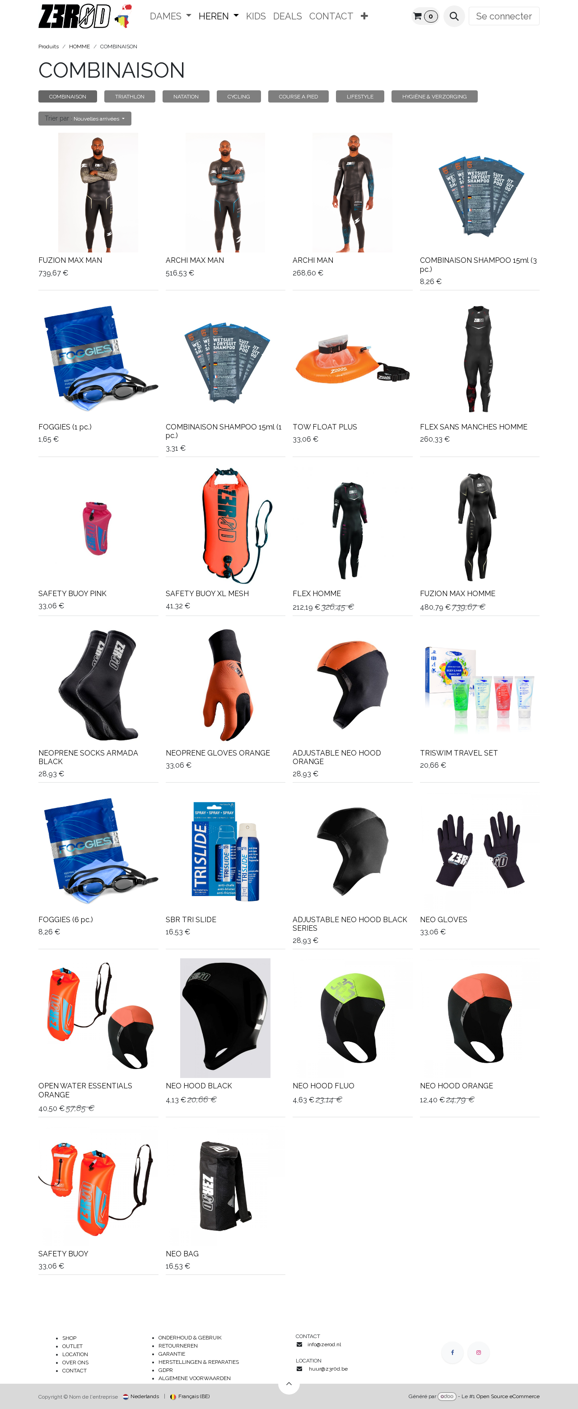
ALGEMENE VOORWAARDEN (194, 1378)
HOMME (79, 46)
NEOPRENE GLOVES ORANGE (218, 753)
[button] (454, 16)
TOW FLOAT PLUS (325, 427)
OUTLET (72, 1346)
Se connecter (504, 16)
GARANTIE (171, 1354)
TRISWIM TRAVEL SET (459, 753)
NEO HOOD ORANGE (456, 1086)
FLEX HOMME (317, 593)
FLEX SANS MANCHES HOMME (473, 427)
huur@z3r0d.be (328, 1369)
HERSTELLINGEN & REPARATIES (199, 1362)
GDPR (165, 1370)
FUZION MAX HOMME (457, 593)
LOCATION (75, 1354)
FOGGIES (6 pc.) (65, 919)
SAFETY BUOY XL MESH (207, 593)
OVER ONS (75, 1362)
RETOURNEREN (178, 1346)
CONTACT (74, 1370)
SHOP (69, 1338)
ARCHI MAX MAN (195, 260)
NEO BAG (182, 1254)
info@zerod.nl (325, 1344)
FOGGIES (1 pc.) (65, 427)
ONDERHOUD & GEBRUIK (192, 1337)
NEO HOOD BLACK (199, 1086)
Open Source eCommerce (508, 1396)
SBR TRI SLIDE (191, 919)
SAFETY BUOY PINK (72, 593)
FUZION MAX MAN (70, 260)
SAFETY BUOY (63, 1254)
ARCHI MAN (313, 260)
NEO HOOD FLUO (323, 1086)
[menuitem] (170, 16)
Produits (48, 46)
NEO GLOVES (443, 919)
